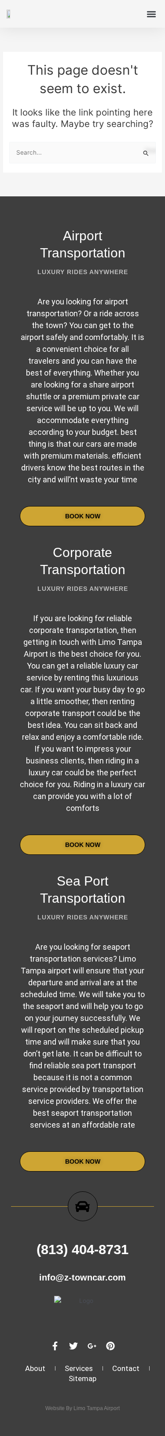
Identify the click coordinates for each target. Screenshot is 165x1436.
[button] (151, 14)
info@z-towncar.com (82, 1277)
